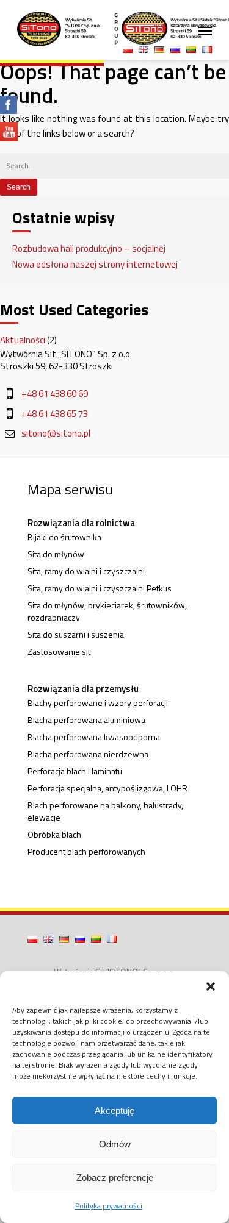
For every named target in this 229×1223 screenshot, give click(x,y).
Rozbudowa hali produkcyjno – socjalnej (88, 248)
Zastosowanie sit (58, 652)
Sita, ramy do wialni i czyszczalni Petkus (99, 588)
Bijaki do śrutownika (64, 537)
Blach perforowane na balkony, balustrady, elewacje (105, 811)
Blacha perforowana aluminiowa (86, 720)
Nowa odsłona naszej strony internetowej (95, 264)
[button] (211, 986)
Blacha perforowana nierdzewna (87, 754)
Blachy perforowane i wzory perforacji (97, 703)
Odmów (115, 1144)
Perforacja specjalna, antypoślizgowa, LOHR (107, 788)
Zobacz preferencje (114, 1177)
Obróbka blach (54, 835)
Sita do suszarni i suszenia (75, 635)
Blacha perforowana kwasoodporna (93, 737)
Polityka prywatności (108, 1205)
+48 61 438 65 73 (54, 414)
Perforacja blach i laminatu (74, 771)
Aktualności (22, 340)
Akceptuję (114, 1110)
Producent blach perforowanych (86, 852)
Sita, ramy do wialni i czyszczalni (86, 571)
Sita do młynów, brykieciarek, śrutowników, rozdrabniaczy (107, 611)
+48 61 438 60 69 (54, 394)
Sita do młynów (55, 554)
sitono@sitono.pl (55, 433)
